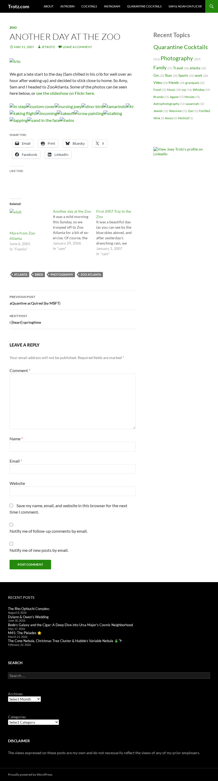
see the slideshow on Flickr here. (65, 93)
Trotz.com (18, 6)
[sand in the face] (43, 119)
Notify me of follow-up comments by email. (48, 531)
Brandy (161, 97)
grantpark (194, 83)
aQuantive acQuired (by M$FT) (35, 300)
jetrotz (48, 47)
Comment (20, 370)
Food (159, 90)
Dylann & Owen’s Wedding (28, 617)
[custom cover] (40, 105)
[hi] (129, 105)
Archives (15, 694)
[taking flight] (23, 112)
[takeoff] (65, 112)
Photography (62, 274)
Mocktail (185, 118)
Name (16, 438)
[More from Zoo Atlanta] (29, 220)
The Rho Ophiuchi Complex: (29, 609)
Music (174, 90)
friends (177, 82)
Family (162, 67)
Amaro (171, 118)
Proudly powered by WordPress (30, 774)
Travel (181, 68)
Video (160, 82)
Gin (158, 75)
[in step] (18, 105)
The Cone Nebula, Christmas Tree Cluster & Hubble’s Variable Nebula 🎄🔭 (65, 641)
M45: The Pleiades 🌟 (24, 633)
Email (16, 460)
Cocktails (89, 6)
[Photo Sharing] (15, 60)
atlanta (20, 274)
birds (39, 274)
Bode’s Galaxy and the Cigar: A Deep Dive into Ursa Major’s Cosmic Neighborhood (70, 625)
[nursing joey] (68, 105)
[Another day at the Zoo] (74, 230)
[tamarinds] (114, 105)
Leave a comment (77, 47)
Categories (17, 717)
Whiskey (201, 90)
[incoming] (46, 112)
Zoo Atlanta (91, 274)
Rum (171, 75)
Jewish (160, 111)
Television (178, 111)
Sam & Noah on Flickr (185, 6)
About (48, 6)
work (201, 75)
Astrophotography (169, 104)
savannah (195, 104)
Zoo (13, 27)
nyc (187, 90)
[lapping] (18, 119)
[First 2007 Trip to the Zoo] (118, 233)
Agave (177, 97)
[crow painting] (88, 112)
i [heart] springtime (25, 319)
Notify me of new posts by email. (39, 550)
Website (17, 483)
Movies (192, 97)
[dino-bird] (92, 105)
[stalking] (112, 112)
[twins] (67, 119)
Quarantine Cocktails (144, 6)
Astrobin (67, 6)
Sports (186, 75)
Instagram (112, 6)
